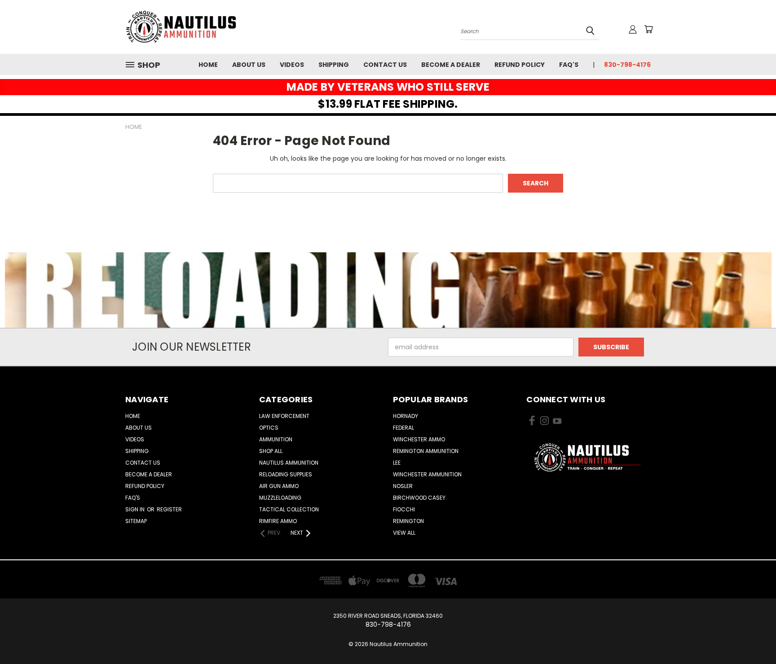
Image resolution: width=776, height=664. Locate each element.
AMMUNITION (275, 439)
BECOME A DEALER (450, 64)
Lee (397, 462)
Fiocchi (404, 509)
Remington (408, 521)
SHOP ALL (270, 451)
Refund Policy (519, 64)
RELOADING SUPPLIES (285, 474)
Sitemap (136, 521)
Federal (403, 427)
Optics (268, 427)
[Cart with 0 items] (648, 29)
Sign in (135, 509)
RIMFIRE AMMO (278, 521)
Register (169, 509)
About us (248, 64)
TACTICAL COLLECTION (289, 509)
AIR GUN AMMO (279, 486)
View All (404, 532)
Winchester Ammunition (427, 474)
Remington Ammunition (426, 451)
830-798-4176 (627, 64)
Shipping (333, 64)
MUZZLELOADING (280, 497)
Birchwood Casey (419, 497)
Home (208, 64)
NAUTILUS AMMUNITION (288, 462)
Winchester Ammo (419, 439)
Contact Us (385, 64)
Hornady (405, 416)
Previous (752, 636)
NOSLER (403, 486)
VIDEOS (292, 64)
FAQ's (568, 64)
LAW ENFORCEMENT (284, 416)
